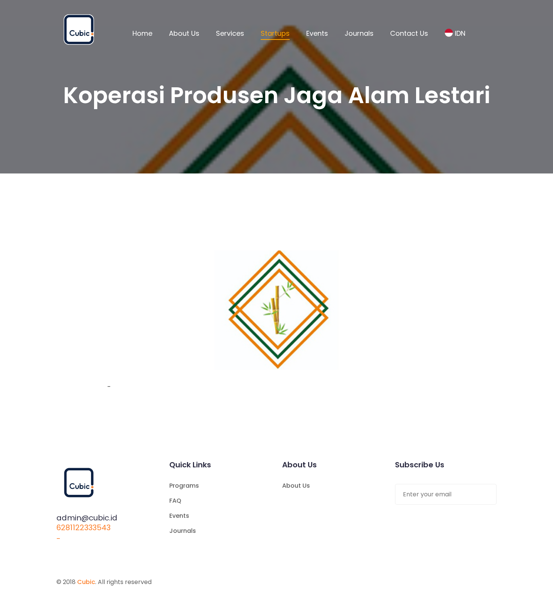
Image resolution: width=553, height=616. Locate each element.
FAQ (175, 500)
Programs (184, 485)
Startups (275, 33)
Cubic (86, 582)
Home (142, 33)
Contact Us (409, 33)
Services (230, 33)
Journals (359, 33)
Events (317, 33)
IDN (460, 33)
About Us (184, 33)
